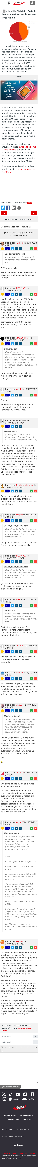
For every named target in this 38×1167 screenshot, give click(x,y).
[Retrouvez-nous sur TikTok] (11, 1094)
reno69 (19, 705)
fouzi (30, 203)
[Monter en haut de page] (20, 248)
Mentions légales (10, 1115)
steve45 (20, 645)
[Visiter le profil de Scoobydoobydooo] (2, 486)
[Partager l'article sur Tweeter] (3, 209)
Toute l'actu (23, 1153)
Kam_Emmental (23, 338)
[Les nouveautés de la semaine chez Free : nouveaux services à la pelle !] (4, 213)
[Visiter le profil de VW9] (2, 600)
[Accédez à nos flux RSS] (4, 1094)
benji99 (19, 515)
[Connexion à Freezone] (32, 3)
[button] (2, 1047)
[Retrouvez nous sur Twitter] (25, 1094)
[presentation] (2, 1047)
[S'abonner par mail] (19, 209)
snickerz (20, 243)
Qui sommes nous (26, 1115)
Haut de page (18, 1145)
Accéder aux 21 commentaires (19, 219)
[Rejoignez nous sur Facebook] (32, 1094)
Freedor (20, 672)
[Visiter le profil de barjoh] (2, 389)
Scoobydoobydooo (25, 485)
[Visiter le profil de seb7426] (2, 773)
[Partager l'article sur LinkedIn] (14, 209)
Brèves (32, 1153)
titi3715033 (21, 288)
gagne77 (20, 822)
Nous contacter (13, 1119)
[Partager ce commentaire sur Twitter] (12, 248)
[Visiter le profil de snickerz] (2, 243)
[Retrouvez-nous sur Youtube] (18, 1094)
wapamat (20, 941)
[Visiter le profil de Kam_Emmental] (2, 338)
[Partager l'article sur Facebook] (9, 209)
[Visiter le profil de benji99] (2, 515)
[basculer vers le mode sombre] (9, 3)
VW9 (18, 599)
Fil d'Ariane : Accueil (9, 1153)
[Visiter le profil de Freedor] (2, 673)
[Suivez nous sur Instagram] (4, 1099)
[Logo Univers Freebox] (19, 3)
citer (7, 249)
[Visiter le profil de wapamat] (2, 942)
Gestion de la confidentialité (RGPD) (15, 1129)
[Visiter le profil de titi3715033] (2, 289)
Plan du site (27, 1119)
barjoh (19, 389)
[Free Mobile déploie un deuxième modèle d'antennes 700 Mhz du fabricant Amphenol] (34, 213)
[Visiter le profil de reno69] (2, 705)
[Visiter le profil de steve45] (2, 646)
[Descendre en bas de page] (16, 248)
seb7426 (20, 772)
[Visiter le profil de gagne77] (2, 823)
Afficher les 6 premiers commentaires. (20, 234)
